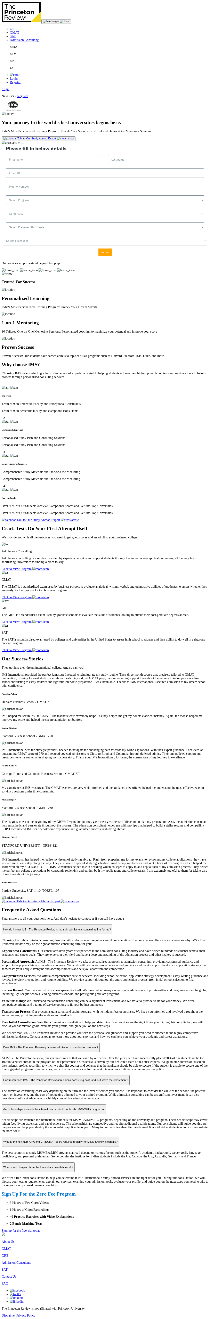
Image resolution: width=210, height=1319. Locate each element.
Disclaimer (9, 1315)
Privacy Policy (25, 1315)
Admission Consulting (24, 40)
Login (14, 78)
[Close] (22, 143)
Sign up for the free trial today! (21, 1230)
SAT (13, 36)
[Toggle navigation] (56, 21)
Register (15, 82)
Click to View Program (17, 569)
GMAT (14, 32)
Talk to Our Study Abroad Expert (38, 901)
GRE (13, 29)
